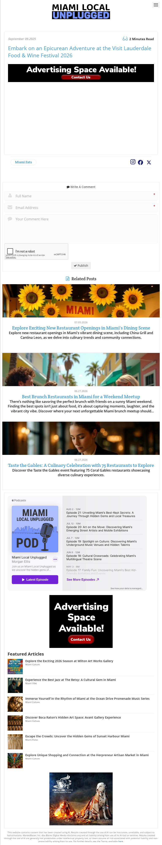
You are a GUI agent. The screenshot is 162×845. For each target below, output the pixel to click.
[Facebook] (140, 162)
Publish (82, 265)
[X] (148, 162)
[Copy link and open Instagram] (132, 160)
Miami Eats (23, 162)
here (120, 841)
